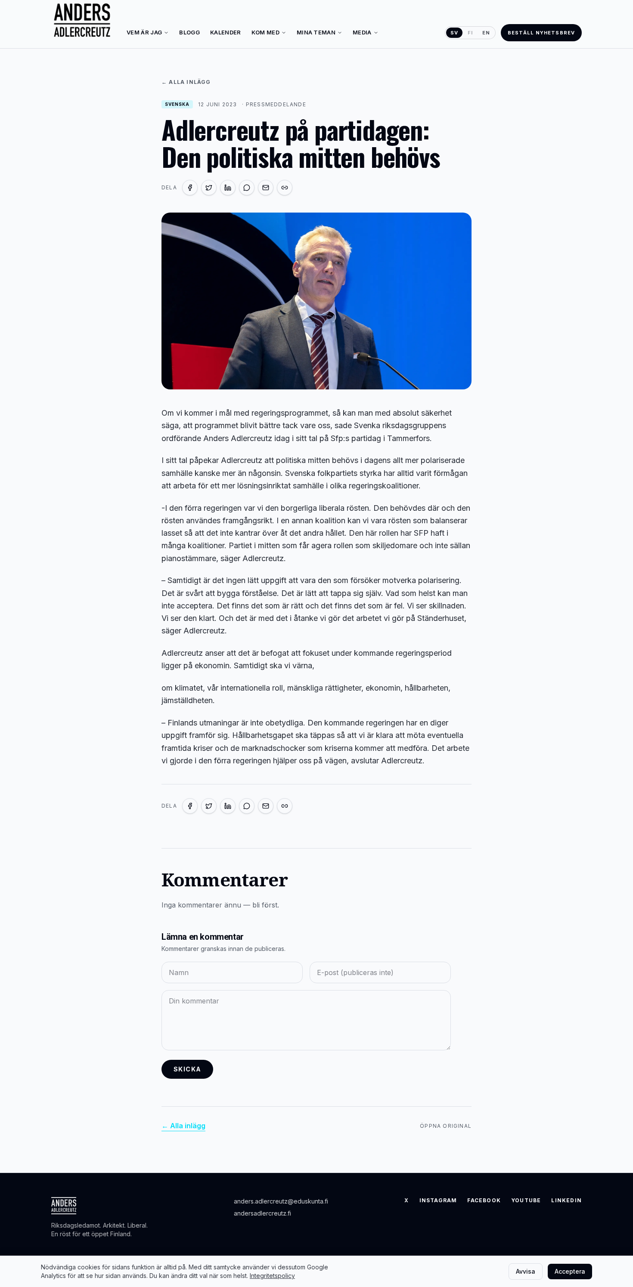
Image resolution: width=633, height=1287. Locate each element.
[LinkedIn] (228, 187)
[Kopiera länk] (284, 187)
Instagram (438, 1200)
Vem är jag (144, 32)
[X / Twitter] (209, 187)
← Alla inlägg (186, 82)
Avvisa (525, 1271)
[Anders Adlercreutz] (82, 20)
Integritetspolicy (272, 1275)
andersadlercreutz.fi (262, 1213)
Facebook (484, 1200)
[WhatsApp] (246, 187)
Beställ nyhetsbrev (541, 33)
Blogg (189, 32)
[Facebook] (190, 187)
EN (486, 33)
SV (454, 33)
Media (362, 32)
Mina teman (316, 32)
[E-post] (265, 187)
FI (470, 33)
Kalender (225, 32)
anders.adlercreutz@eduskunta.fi (281, 1201)
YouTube (526, 1200)
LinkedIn (566, 1200)
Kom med (265, 32)
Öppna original (446, 1126)
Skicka (187, 1069)
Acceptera (570, 1271)
